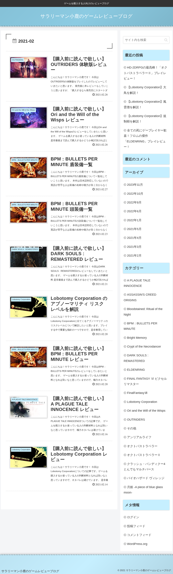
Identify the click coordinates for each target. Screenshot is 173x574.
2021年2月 (134, 255)
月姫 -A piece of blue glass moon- (143, 489)
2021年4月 (134, 237)
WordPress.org (137, 544)
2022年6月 (134, 211)
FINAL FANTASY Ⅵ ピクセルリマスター (145, 381)
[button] (166, 40)
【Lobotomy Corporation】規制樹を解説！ (145, 118)
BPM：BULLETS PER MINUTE (140, 326)
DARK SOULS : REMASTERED (136, 358)
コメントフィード (139, 535)
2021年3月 (134, 246)
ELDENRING (136, 369)
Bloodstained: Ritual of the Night (143, 311)
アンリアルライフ (139, 437)
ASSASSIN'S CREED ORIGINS (140, 297)
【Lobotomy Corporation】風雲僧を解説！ (145, 104)
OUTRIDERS (136, 419)
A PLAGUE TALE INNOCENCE (137, 283)
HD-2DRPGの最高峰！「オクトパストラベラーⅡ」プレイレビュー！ (145, 73)
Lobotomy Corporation (142, 402)
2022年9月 (134, 202)
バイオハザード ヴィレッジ (145, 478)
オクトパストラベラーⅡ (143, 455)
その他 (131, 428)
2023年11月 (135, 184)
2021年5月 (134, 229)
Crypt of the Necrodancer (144, 346)
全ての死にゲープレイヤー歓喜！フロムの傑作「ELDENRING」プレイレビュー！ (145, 138)
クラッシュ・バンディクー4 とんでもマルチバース (144, 466)
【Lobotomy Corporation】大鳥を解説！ (145, 90)
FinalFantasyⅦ (137, 393)
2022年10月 (135, 193)
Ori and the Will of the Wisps (146, 410)
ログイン (133, 517)
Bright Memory (137, 337)
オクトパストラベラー (142, 446)
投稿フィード (136, 526)
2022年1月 (134, 220)
